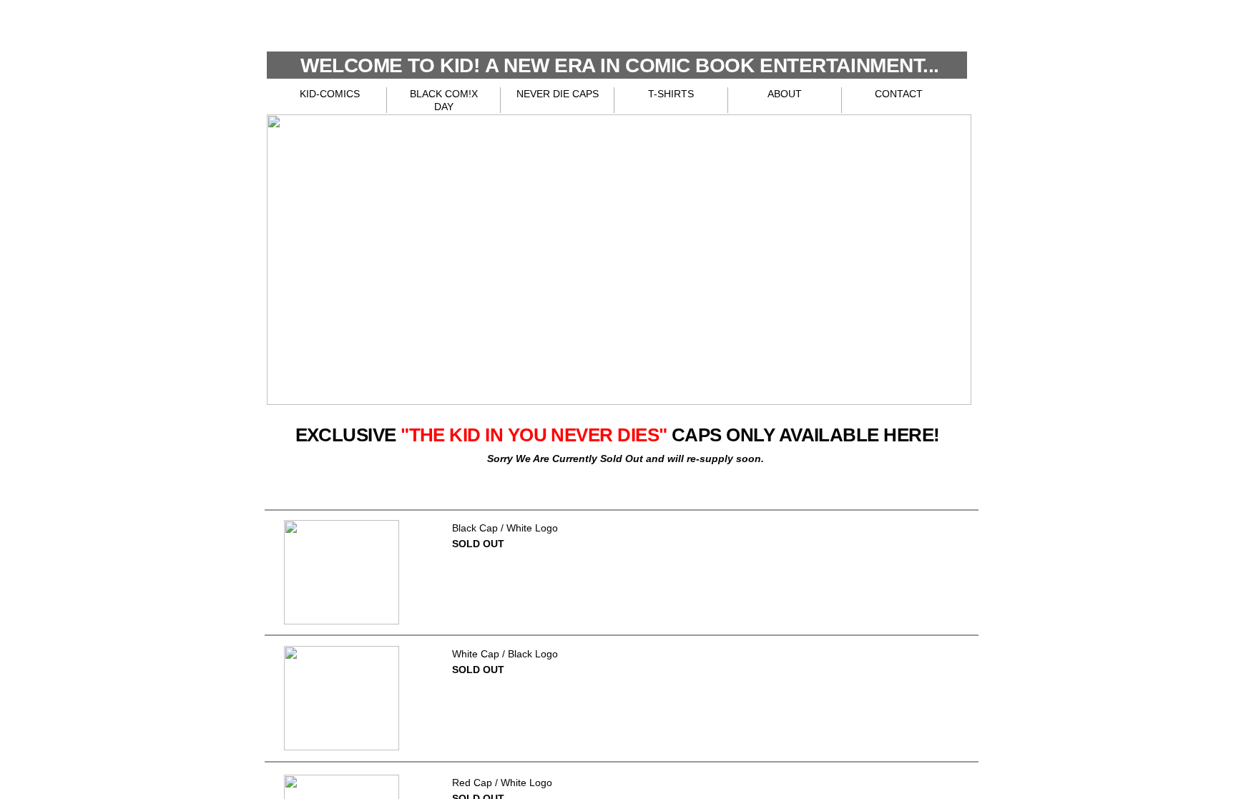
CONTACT (899, 93)
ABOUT (784, 93)
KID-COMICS (330, 93)
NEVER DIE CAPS (557, 93)
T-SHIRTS (671, 93)
